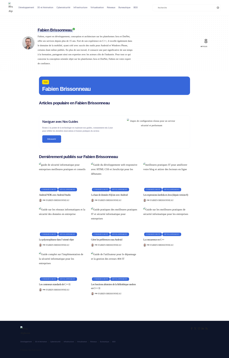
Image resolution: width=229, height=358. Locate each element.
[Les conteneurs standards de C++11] (62, 266)
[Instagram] (199, 328)
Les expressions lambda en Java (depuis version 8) (165, 194)
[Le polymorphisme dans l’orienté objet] (62, 221)
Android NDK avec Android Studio (55, 194)
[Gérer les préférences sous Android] (114, 221)
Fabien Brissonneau (57, 200)
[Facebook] (191, 328)
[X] (195, 328)
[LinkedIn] (203, 328)
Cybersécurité (49, 189)
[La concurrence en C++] (166, 221)
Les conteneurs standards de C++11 (55, 284)
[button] (45, 82)
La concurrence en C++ (153, 239)
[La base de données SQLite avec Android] (114, 176)
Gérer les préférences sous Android (106, 239)
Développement (67, 189)
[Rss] (207, 328)
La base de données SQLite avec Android (109, 194)
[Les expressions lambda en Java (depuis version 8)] (166, 176)
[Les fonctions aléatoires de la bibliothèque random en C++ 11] (114, 266)
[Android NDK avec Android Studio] (62, 176)
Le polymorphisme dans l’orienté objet (56, 239)
